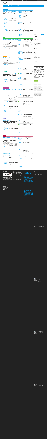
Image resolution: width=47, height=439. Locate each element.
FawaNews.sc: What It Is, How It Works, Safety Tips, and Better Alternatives (13, 98)
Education (13, 0)
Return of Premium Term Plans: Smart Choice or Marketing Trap (27, 124)
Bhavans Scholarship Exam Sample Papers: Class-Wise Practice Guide (13, 22)
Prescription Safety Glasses (30, 192)
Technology (23, 0)
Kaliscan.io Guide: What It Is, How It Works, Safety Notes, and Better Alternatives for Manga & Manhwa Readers (28, 102)
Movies (35, 47)
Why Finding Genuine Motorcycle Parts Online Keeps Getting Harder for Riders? (27, 16)
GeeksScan (6, 2)
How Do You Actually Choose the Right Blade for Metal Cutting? (27, 12)
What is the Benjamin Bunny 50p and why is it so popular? (28, 45)
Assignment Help (28, 172)
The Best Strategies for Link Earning (28, 155)
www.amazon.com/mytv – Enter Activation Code (27, 62)
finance (32, 177)
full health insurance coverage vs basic (28, 178)
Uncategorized (39, 95)
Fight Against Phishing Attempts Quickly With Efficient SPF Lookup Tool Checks (27, 52)
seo (24, 194)
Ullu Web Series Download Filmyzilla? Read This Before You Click (13, 110)
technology (25, 195)
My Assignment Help (27, 191)
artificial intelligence (26, 171)
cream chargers (27, 176)
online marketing (25, 192)
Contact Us (4, 185)
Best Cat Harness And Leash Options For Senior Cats (28, 34)
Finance (16, 0)
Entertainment (30, 0)
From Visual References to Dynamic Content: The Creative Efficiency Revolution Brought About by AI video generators (28, 40)
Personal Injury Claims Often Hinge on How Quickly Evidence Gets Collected (13, 19)
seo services (26, 194)
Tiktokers (35, 60)
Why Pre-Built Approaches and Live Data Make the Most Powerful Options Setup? (10, 122)
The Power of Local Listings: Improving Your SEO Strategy (8, 157)
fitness (24, 178)
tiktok (32, 196)
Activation (5, 3)
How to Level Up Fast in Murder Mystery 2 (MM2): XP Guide (27, 110)
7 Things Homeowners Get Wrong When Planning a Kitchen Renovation (28, 30)
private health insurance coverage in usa (27, 193)
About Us (4, 184)
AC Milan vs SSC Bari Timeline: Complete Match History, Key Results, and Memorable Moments (28, 95)
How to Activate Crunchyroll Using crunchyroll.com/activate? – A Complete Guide (13, 6)
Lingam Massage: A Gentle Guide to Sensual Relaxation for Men (28, 142)
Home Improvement (36, 43)
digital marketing (26, 177)
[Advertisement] (31, 4)
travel (27, 197)
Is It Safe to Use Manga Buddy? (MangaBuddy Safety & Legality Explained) (27, 115)
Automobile (7, 0)
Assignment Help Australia (28, 174)
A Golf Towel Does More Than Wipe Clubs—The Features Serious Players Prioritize (13, 30)
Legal (18, 0)
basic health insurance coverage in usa (27, 175)
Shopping (29, 194)
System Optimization (36, 57)
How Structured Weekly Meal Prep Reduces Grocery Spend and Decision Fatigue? (28, 138)
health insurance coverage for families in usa (28, 180)
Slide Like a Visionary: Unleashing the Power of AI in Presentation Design (28, 166)
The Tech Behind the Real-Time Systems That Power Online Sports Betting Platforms (13, 48)
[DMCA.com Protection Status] (36, 81)
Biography (35, 39)
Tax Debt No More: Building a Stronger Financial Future (27, 132)
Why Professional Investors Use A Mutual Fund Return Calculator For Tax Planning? (13, 128)
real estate (32, 193)
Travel (34, 0)
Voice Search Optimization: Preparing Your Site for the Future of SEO (28, 158)
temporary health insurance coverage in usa (28, 196)
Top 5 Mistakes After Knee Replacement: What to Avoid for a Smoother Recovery (27, 150)
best (31, 175)
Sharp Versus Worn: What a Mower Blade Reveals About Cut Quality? (9, 13)
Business (10, 0)
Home (4, 0)
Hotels (35, 62)
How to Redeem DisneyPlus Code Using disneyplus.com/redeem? (9, 59)
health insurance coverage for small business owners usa (28, 183)
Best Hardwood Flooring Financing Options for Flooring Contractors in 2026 (27, 121)
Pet (34, 56)
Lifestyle (27, 0)
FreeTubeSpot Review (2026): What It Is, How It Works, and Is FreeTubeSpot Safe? (28, 90)
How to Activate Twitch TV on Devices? (12, 64)
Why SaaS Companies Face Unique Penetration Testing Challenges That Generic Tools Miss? (10, 42)
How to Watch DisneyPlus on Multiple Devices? (28, 68)
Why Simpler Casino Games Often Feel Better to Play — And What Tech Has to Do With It (10, 91)
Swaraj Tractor (31, 194)
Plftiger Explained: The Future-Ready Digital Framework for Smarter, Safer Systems (13, 106)
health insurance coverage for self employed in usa (28, 181)
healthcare (27, 179)
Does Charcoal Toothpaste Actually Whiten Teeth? (13, 145)
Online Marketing (6, 153)
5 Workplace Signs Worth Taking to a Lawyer (13, 26)
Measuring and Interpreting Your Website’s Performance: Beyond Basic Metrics (13, 162)
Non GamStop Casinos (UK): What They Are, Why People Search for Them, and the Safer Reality (13, 102)
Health (35, 49)
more (32, 71)
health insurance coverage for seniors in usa (28, 182)
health (25, 179)
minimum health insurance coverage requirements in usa (28, 189)
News (20, 0)
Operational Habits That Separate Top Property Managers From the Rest (27, 23)
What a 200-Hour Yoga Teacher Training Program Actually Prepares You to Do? (10, 140)
